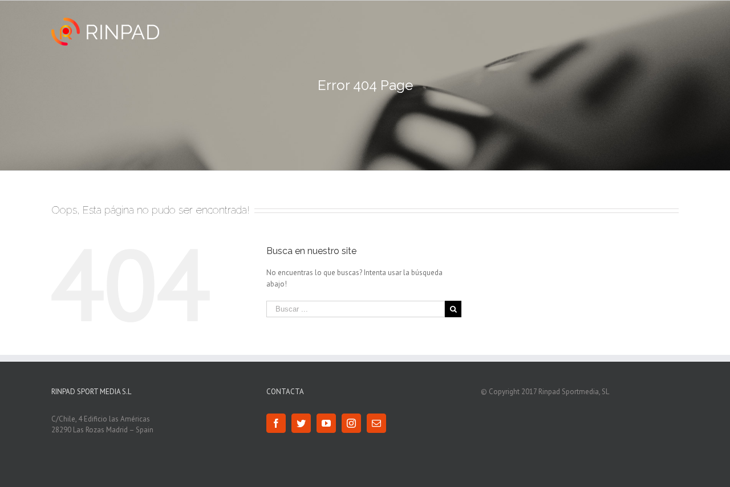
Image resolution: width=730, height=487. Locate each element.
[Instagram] (351, 423)
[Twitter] (301, 423)
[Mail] (376, 423)
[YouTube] (326, 423)
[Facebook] (276, 423)
